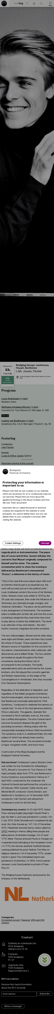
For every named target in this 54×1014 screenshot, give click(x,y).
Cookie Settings (13, 543)
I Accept (45, 543)
